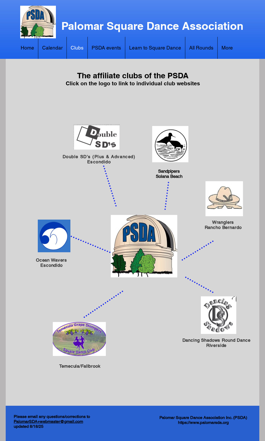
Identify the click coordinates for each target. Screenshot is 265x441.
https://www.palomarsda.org (203, 422)
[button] (227, 48)
